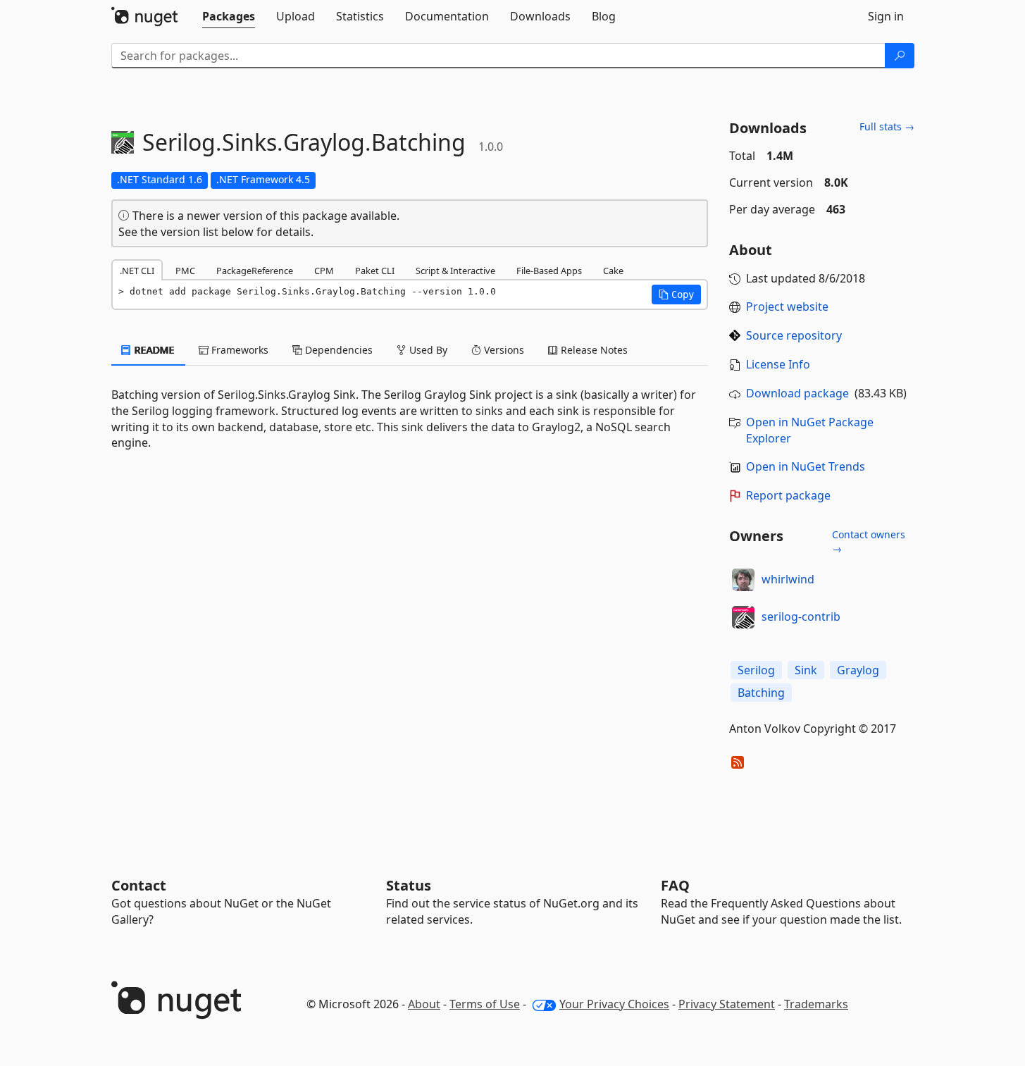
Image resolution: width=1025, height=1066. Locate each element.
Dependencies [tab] (337, 350)
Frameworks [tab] (238, 350)
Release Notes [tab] (593, 350)
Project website (787, 306)
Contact (138, 885)
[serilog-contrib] (743, 617)
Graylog (858, 670)
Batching (761, 692)
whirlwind (788, 579)
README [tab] (153, 350)
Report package (788, 495)
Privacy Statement (726, 1004)
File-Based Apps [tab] (549, 270)
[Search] (899, 55)
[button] (676, 294)
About (424, 1004)
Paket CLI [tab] (375, 270)
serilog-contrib (801, 616)
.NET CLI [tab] (137, 270)
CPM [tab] (324, 270)
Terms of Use (484, 1004)
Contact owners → (868, 541)
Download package (797, 393)
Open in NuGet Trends (805, 466)
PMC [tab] (185, 270)
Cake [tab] (613, 270)
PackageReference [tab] (254, 270)
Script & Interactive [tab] (455, 270)
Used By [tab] (426, 350)
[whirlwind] (743, 580)
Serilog (756, 670)
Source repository (794, 335)
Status (408, 885)
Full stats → (886, 126)
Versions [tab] (502, 350)
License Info (778, 364)
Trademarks (816, 1004)
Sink (806, 670)
